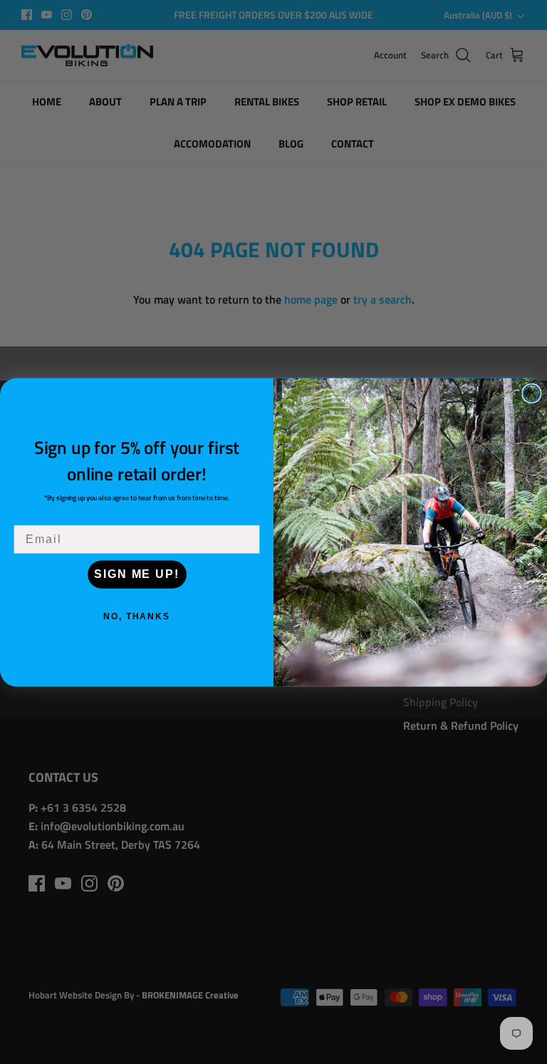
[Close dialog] (532, 393)
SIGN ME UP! (136, 574)
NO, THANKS (136, 616)
